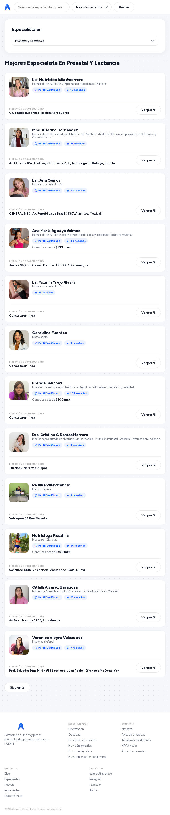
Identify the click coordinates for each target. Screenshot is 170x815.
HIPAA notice (129, 745)
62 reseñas (77, 190)
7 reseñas (77, 647)
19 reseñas (77, 89)
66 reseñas (77, 545)
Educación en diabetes (82, 740)
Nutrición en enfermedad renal (87, 756)
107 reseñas (78, 393)
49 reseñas (78, 240)
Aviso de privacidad (133, 734)
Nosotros (127, 729)
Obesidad (74, 734)
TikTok (93, 790)
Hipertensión (76, 729)
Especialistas (12, 779)
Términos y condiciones (136, 740)
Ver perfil (148, 110)
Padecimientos (13, 795)
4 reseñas (77, 445)
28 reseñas (45, 292)
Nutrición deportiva (80, 751)
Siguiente (17, 687)
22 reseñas (77, 597)
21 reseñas (77, 143)
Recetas (9, 784)
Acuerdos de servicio (134, 751)
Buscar (124, 7)
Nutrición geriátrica (80, 745)
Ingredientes (12, 790)
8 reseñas (77, 343)
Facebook (95, 784)
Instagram (95, 779)
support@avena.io (100, 773)
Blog (7, 773)
